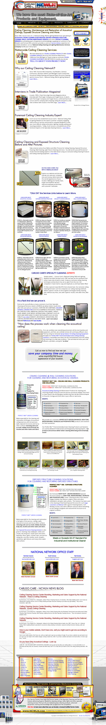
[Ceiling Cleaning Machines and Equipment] (81, 102)
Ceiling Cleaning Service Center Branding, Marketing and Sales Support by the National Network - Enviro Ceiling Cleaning (52, 607)
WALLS (24, 39)
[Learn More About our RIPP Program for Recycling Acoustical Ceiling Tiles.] (80, 255)
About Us (23, 662)
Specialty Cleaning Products (75, 664)
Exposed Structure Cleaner (74, 662)
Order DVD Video (38, 665)
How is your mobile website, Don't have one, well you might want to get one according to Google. (53, 631)
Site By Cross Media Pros (84, 715)
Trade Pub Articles (38, 669)
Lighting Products (72, 665)
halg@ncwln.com (77, 559)
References (26, 321)
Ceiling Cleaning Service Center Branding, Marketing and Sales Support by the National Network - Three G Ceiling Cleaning (52, 596)
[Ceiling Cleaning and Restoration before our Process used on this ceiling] (47, 448)
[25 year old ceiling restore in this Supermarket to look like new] (58, 448)
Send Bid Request (38, 667)
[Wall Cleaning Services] (80, 218)
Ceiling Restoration (53, 665)
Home (22, 660)
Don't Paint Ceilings (38, 662)
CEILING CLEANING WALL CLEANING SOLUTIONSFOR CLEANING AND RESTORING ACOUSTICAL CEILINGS (52, 377)
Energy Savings (52, 670)
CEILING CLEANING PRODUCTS (53, 54)
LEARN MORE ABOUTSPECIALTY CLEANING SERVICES (62, 198)
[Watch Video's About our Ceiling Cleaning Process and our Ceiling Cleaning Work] (81, 70)
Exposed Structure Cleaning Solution (30, 530)
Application (23, 674)
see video (26, 317)
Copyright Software (72, 672)
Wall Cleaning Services (54, 669)
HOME (18, 23)
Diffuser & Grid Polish (73, 670)
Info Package (37, 664)
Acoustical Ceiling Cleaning (50, 391)
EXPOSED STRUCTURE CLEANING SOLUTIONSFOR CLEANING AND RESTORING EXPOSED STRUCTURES (53, 481)
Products (23, 665)
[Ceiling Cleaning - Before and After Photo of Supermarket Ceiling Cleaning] (77, 187)
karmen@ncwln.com (28, 559)
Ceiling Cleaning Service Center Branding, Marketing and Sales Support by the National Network (52, 619)
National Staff (24, 670)
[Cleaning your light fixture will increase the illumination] (72, 449)
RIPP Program (37, 660)
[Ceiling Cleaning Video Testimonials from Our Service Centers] (81, 82)
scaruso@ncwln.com (52, 559)
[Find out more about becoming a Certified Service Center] (81, 52)
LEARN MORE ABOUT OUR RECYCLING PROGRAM (80, 235)
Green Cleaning (71, 674)
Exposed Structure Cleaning (56, 662)
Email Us (22, 669)
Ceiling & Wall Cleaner (73, 660)
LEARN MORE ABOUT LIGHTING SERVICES (44, 235)
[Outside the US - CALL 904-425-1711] (85, 45)
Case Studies (37, 321)
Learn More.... (34, 79)
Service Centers (56, 43)
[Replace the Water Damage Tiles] (83, 449)
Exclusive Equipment (73, 667)
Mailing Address (25, 672)
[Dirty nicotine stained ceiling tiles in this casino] (22, 449)
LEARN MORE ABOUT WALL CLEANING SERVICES (80, 198)
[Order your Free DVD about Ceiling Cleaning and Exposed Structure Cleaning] (77, 45)
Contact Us (23, 667)
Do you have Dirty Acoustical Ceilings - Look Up (37, 642)
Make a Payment (25, 675)
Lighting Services (53, 667)
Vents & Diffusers (72, 669)
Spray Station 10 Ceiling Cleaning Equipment (74, 334)
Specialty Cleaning (53, 664)
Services (22, 664)
